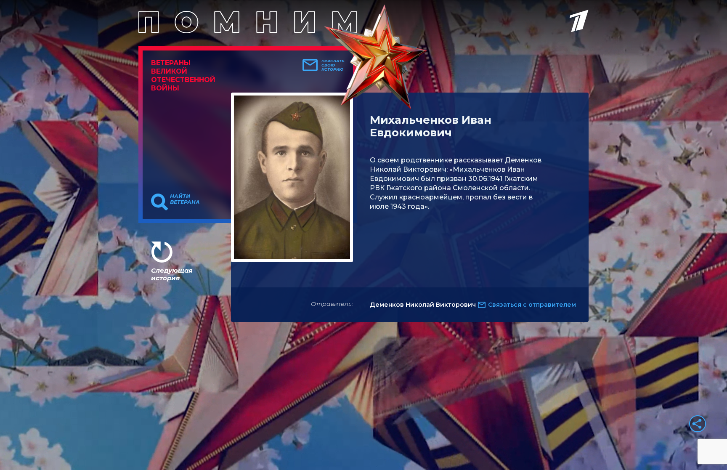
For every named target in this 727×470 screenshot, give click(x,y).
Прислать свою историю (333, 65)
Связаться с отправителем (532, 304)
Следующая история (171, 274)
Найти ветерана (185, 199)
